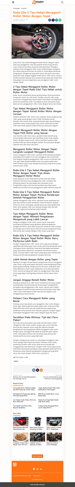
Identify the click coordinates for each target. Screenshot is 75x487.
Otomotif (15, 20)
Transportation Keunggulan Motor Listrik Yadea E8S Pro (48, 406)
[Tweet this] (53, 20)
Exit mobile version (37, 485)
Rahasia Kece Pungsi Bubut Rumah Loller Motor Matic (48, 400)
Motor (16, 361)
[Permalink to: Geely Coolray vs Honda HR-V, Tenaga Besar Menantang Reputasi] (54, 421)
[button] (62, 2)
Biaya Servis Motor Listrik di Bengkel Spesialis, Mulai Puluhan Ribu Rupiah (53, 444)
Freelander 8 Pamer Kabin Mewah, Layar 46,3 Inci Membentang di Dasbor (20, 444)
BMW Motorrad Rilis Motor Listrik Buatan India (48, 394)
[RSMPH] (38, 2)
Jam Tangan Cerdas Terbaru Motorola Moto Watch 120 (24, 400)
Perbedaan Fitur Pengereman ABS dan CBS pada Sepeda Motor (24, 394)
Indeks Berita (36, 475)
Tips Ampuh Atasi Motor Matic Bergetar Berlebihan (22, 406)
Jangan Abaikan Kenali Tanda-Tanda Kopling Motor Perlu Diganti (49, 388)
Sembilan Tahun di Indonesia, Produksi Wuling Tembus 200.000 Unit (37, 444)
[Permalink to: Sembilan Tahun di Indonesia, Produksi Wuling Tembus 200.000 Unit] (37, 437)
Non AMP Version (37, 479)
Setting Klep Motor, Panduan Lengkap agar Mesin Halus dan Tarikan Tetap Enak (24, 389)
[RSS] (41, 370)
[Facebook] (33, 370)
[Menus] (13, 2)
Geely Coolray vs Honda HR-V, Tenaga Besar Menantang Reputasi (54, 428)
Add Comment (37, 456)
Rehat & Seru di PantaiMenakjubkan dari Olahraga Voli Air (24, 377)
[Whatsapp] (59, 20)
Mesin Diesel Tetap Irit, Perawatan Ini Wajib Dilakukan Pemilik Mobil (37, 428)
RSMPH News (24, 476)
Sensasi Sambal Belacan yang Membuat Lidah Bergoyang (52, 377)
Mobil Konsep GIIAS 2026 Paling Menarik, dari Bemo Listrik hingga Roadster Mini (20, 428)
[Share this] (49, 20)
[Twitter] (37, 370)
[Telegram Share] (56, 20)
